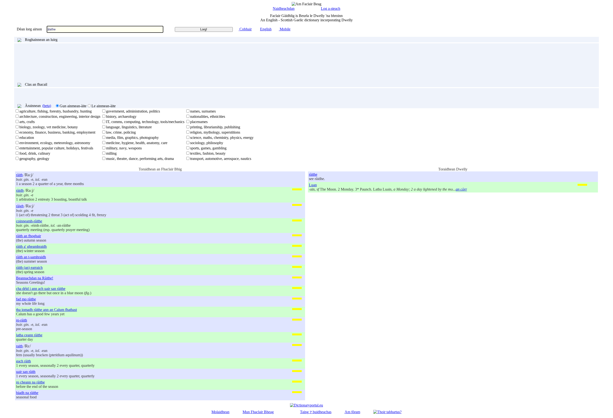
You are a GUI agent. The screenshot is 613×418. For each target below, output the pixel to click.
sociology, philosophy (206, 143)
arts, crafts (27, 122)
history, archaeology (121, 116)
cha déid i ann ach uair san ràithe (40, 289)
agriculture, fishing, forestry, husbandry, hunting (55, 111)
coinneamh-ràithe (29, 221)
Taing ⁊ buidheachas (315, 412)
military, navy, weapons (124, 148)
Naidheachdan (284, 8)
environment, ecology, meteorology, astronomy (54, 143)
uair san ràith (25, 372)
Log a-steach (330, 8)
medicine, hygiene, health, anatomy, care (136, 143)
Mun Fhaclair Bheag (258, 412)
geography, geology (34, 159)
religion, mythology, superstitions (215, 132)
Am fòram (352, 412)
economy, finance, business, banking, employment (57, 132)
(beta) (46, 106)
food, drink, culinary (34, 153)
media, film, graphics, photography (132, 138)
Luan (313, 185)
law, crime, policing (121, 132)
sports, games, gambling (208, 148)
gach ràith (23, 361)
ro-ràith (21, 320)
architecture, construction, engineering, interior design (59, 116)
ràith (19, 175)
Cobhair (245, 29)
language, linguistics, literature (129, 127)
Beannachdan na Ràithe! (34, 278)
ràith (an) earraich (29, 267)
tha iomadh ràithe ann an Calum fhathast (46, 310)
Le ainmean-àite (103, 106)
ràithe (313, 174)
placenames (199, 122)
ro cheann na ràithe (30, 382)
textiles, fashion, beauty (208, 153)
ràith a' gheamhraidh (31, 246)
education (26, 138)
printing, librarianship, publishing (215, 127)
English (266, 29)
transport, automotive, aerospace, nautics (220, 159)
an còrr (461, 189)
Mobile (284, 29)
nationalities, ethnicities (207, 116)
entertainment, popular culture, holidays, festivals (56, 148)
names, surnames (203, 111)
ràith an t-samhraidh (31, 257)
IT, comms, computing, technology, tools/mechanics (145, 122)
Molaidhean (220, 412)
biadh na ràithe (27, 393)
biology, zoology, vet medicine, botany (48, 127)
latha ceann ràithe (29, 335)
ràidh (20, 190)
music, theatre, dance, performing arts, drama (140, 159)
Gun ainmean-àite (73, 106)
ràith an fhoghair (28, 236)
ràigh (20, 206)
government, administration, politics (133, 111)
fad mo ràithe (26, 299)
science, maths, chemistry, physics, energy (222, 138)
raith (19, 346)
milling (111, 153)
